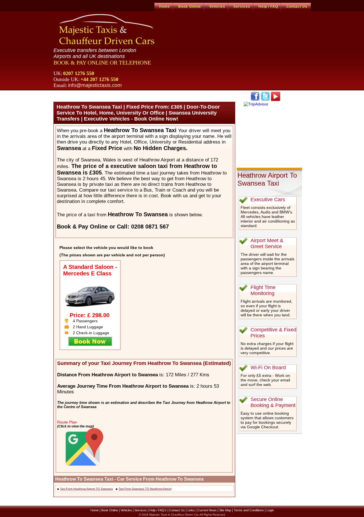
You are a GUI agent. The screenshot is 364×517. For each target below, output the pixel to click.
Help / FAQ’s (158, 510)
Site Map (225, 510)
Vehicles (217, 7)
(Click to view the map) (75, 426)
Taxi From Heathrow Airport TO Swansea (86, 488)
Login (270, 510)
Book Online (189, 7)
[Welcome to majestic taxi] (107, 30)
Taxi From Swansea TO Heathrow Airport (145, 488)
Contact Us (296, 7)
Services (241, 7)
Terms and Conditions (249, 510)
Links (191, 510)
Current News (207, 510)
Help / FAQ (268, 7)
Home (164, 7)
